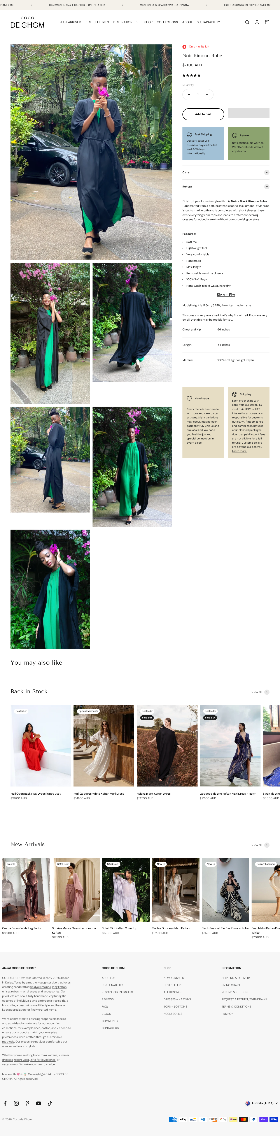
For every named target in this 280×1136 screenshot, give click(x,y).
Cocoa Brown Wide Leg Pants (21, 928)
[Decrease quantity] (189, 94)
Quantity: (188, 85)
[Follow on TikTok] (50, 1103)
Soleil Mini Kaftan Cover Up (119, 928)
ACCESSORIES (173, 1014)
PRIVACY (227, 1014)
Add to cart (203, 114)
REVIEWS (108, 999)
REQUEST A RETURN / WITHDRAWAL (245, 999)
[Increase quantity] (207, 94)
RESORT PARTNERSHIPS (117, 992)
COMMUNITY (110, 1021)
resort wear (21, 1060)
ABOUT (187, 22)
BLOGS (106, 1014)
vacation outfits (12, 1064)
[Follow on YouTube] (39, 1103)
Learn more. (239, 451)
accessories (52, 991)
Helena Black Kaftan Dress (154, 793)
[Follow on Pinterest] (27, 1103)
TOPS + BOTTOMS (175, 1006)
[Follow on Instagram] (16, 1103)
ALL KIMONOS (173, 992)
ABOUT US (109, 978)
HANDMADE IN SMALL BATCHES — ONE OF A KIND (77, 5)
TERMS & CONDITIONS (236, 1006)
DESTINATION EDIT (126, 22)
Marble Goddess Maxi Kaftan (170, 928)
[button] (191, 75)
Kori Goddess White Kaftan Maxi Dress (99, 793)
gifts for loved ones (43, 1060)
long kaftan (59, 987)
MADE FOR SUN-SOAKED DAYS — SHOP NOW (164, 5)
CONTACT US (110, 1028)
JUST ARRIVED (70, 22)
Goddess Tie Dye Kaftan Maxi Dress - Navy (228, 793)
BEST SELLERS (173, 985)
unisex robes (10, 991)
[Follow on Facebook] (5, 1103)
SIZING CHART (231, 985)
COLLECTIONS (167, 22)
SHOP (148, 22)
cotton (46, 1028)
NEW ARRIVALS (174, 978)
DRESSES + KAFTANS (177, 999)
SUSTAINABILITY (208, 22)
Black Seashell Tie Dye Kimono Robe (225, 928)
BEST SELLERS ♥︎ (97, 22)
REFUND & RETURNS (235, 992)
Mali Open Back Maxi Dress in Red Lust (35, 793)
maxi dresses (28, 991)
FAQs (105, 1006)
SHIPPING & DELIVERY (236, 978)
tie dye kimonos (40, 987)
